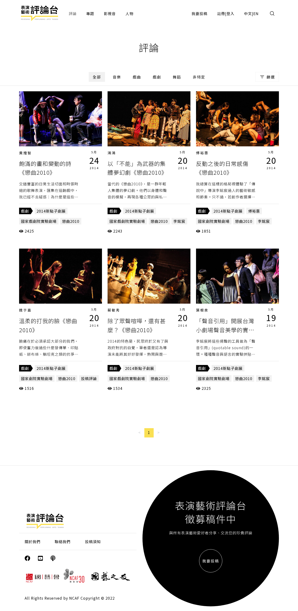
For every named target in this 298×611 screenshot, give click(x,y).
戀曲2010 (70, 221)
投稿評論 (89, 378)
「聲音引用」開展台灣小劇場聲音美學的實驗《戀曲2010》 (225, 330)
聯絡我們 (63, 541)
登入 (230, 13)
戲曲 (137, 77)
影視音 (110, 13)
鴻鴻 (112, 152)
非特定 (199, 77)
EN (256, 13)
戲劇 (157, 77)
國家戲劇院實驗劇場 (39, 221)
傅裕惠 (202, 152)
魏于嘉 (25, 310)
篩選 (271, 77)
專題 (90, 13)
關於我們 (33, 541)
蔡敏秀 (114, 310)
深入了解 (60, 119)
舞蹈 (177, 77)
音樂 (117, 77)
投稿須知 (93, 541)
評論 (73, 13)
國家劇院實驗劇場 (214, 221)
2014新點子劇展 (51, 211)
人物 (129, 13)
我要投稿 (199, 13)
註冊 (221, 13)
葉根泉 (202, 310)
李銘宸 (179, 221)
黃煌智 (25, 152)
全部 (97, 77)
